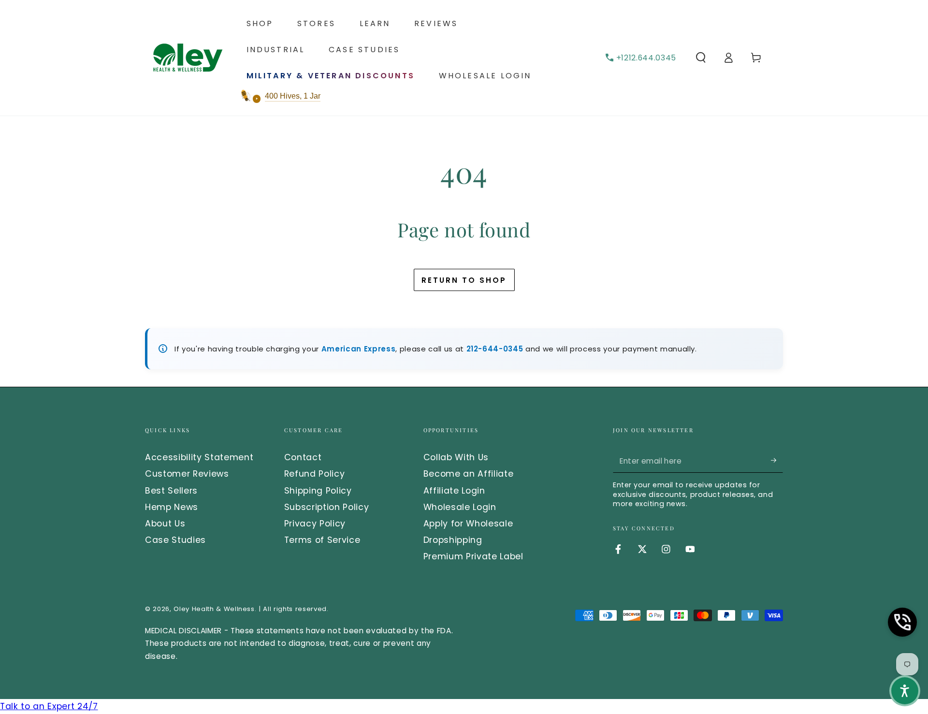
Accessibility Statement (199, 457)
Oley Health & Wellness (214, 608)
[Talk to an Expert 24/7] (902, 622)
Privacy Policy (315, 523)
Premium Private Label (473, 556)
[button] (700, 57)
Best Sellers (171, 490)
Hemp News (171, 507)
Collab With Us (456, 457)
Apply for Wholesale (468, 523)
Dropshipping (452, 540)
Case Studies (175, 540)
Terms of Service (322, 540)
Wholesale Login (459, 507)
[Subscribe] (777, 460)
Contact (303, 457)
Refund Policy (314, 474)
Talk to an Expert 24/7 (49, 706)
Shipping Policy (318, 490)
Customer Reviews (187, 474)
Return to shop (464, 280)
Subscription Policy (326, 507)
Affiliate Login (454, 490)
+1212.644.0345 (646, 57)
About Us (165, 523)
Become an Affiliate (468, 474)
